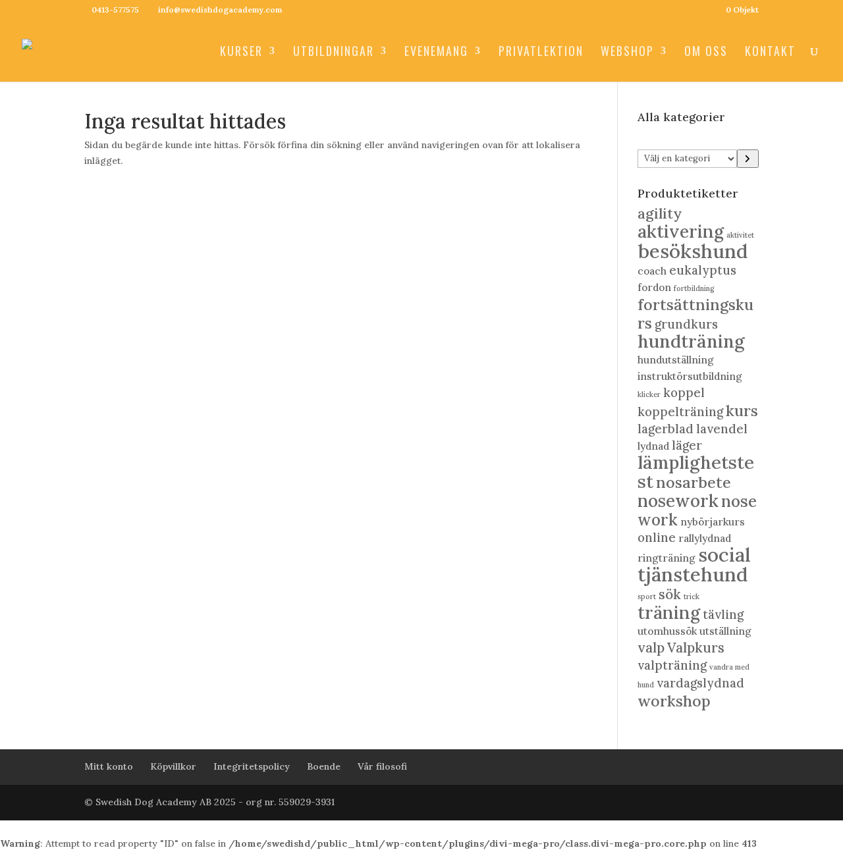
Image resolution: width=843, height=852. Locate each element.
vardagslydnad (700, 683)
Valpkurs (695, 647)
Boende (323, 766)
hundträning (691, 341)
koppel (684, 392)
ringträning (666, 557)
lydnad (653, 445)
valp (651, 647)
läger (687, 445)
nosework (678, 501)
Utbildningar (333, 52)
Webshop (627, 52)
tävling (723, 614)
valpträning (672, 665)
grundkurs (686, 324)
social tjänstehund (694, 564)
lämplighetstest (696, 471)
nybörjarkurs (712, 521)
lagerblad (665, 429)
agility (660, 213)
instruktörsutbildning (690, 376)
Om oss (706, 52)
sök (670, 594)
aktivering (681, 231)
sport (647, 596)
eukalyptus (702, 270)
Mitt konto (108, 766)
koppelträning (680, 411)
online (657, 537)
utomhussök (667, 630)
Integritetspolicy (251, 766)
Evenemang (436, 52)
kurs (742, 410)
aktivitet (740, 235)
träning (669, 612)
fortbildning (694, 288)
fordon (654, 287)
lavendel (722, 429)
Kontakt (770, 52)
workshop (674, 700)
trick (691, 596)
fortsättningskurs (695, 314)
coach (652, 270)
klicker (649, 394)
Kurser (241, 52)
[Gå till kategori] (748, 158)
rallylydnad (704, 538)
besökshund (693, 250)
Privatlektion (541, 52)
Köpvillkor (173, 766)
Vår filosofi (382, 766)
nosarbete (693, 482)
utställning (725, 630)
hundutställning (676, 359)
